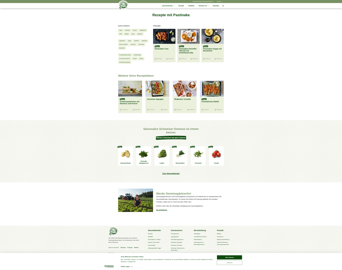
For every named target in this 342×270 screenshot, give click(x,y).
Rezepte (150, 233)
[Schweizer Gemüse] (123, 5)
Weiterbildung (198, 239)
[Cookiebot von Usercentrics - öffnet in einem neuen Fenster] (109, 266)
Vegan (129, 40)
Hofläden (150, 236)
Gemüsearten (176, 230)
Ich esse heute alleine (124, 58)
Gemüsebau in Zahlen (154, 239)
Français (130, 247)
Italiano (136, 247)
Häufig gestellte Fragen (154, 248)
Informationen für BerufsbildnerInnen (199, 243)
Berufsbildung (161, 210)
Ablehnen (230, 262)
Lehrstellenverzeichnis (200, 236)
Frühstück (127, 30)
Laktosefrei (144, 40)
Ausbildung (197, 233)
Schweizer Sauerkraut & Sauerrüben (177, 249)
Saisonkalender (154, 230)
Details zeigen (125, 266)
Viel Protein (141, 44)
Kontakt (220, 230)
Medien (219, 233)
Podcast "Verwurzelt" (154, 242)
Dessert (135, 30)
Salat (120, 34)
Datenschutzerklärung (223, 239)
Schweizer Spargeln (176, 242)
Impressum (220, 236)
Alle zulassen (229, 257)
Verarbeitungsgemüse (177, 239)
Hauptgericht (143, 30)
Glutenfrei (136, 40)
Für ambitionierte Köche (125, 55)
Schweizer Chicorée (176, 245)
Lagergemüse (175, 236)
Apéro (120, 30)
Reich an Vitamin (123, 44)
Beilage (127, 34)
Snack (132, 34)
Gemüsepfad (151, 245)
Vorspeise (139, 34)
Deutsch (123, 247)
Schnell (135, 58)
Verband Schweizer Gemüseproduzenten (223, 243)
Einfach (141, 58)
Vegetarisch (122, 40)
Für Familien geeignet (124, 62)
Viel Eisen (133, 44)
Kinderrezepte (137, 55)
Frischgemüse (175, 233)
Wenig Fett (122, 48)
